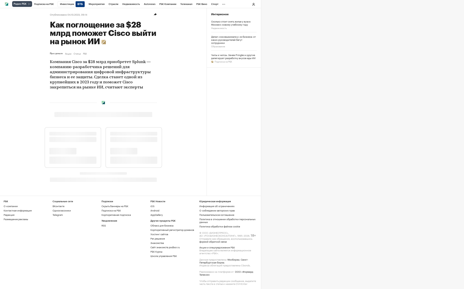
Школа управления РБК (163, 255)
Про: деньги (57, 53)
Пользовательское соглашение (216, 214)
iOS (152, 206)
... (223, 3)
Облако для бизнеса (161, 225)
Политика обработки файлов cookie (219, 226)
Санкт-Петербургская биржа (223, 260)
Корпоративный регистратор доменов (172, 229)
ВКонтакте (58, 206)
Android (154, 210)
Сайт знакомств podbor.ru (165, 247)
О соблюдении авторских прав (217, 210)
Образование (218, 46)
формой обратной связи (213, 241)
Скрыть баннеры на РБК (115, 206)
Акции (68, 53)
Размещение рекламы (16, 219)
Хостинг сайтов (159, 234)
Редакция (9, 214)
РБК (85, 53)
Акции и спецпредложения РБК (217, 247)
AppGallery (156, 214)
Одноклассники (62, 210)
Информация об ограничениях (217, 206)
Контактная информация (18, 210)
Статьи (77, 53)
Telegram (58, 214)
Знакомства (157, 242)
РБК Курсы (156, 251)
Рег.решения (157, 238)
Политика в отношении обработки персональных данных (227, 220)
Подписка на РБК (223, 61)
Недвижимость (219, 28)
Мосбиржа (233, 259)
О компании (11, 206)
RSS (104, 225)
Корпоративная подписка (116, 214)
